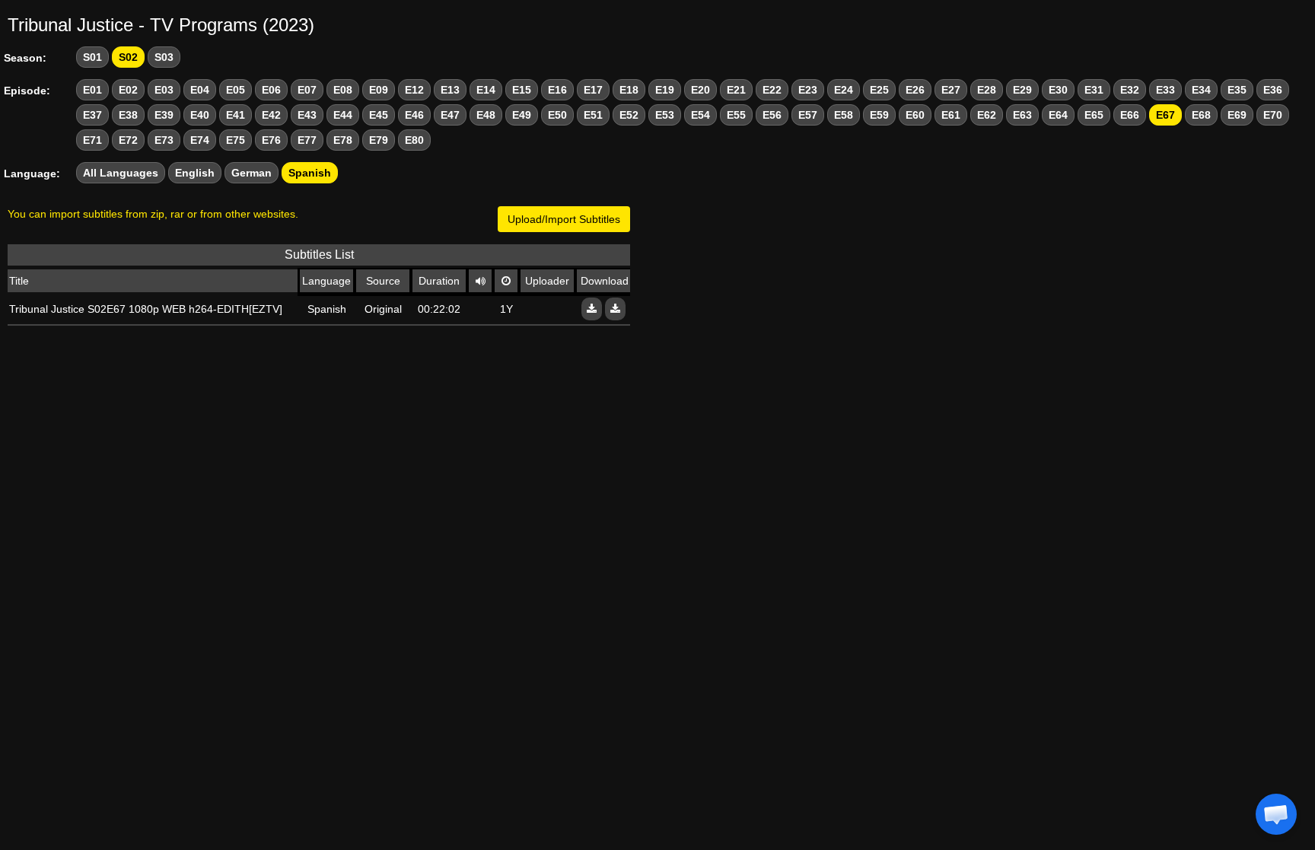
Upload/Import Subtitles (564, 219)
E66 (1129, 115)
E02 (128, 90)
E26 (915, 90)
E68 (1201, 115)
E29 (1022, 90)
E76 (271, 140)
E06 (271, 90)
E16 (557, 90)
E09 (378, 90)
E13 (450, 90)
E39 (164, 115)
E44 (342, 115)
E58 (843, 115)
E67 (1165, 115)
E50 (557, 115)
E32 (1129, 90)
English (195, 173)
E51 (593, 115)
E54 (700, 115)
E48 (485, 115)
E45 (378, 115)
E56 (772, 115)
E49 (521, 115)
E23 (807, 90)
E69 (1237, 115)
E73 (164, 140)
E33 (1165, 90)
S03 (164, 57)
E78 (342, 140)
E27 (950, 90)
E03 (164, 90)
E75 (235, 140)
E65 (1093, 115)
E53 (664, 115)
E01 (92, 90)
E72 (128, 140)
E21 (736, 90)
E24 (843, 90)
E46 (414, 115)
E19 (664, 90)
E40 (199, 115)
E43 (307, 115)
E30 (1058, 90)
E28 (986, 90)
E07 (307, 90)
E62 (986, 115)
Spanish (309, 173)
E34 (1201, 90)
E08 (342, 90)
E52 (628, 115)
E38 (128, 115)
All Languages (120, 173)
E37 (92, 115)
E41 (235, 115)
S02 (128, 57)
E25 (879, 90)
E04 (199, 90)
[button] (1276, 814)
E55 (736, 115)
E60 (915, 115)
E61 (950, 115)
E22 (772, 90)
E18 (628, 90)
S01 (92, 57)
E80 (414, 140)
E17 (593, 90)
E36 (1272, 90)
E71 (92, 140)
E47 (450, 115)
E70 (1272, 115)
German (251, 173)
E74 (199, 140)
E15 (521, 90)
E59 (879, 115)
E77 (307, 140)
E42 (271, 115)
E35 (1237, 90)
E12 (414, 90)
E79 (378, 140)
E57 (807, 115)
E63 (1022, 115)
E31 (1093, 90)
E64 (1058, 115)
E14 (485, 90)
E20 (700, 90)
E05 (235, 90)
